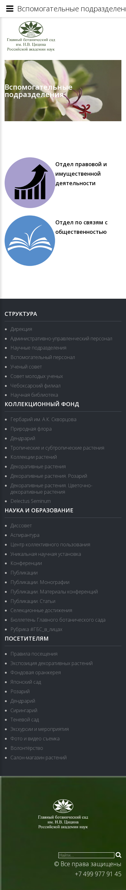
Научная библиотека (34, 394)
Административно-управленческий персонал (61, 338)
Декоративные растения (38, 466)
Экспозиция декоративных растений (51, 663)
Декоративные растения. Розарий (48, 476)
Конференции (26, 563)
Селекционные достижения (41, 610)
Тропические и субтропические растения (57, 447)
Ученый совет (26, 366)
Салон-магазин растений (38, 757)
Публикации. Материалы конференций (54, 591)
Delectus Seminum (30, 501)
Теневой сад (24, 719)
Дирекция (21, 329)
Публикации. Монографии (39, 582)
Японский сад (25, 682)
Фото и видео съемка (35, 738)
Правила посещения (33, 653)
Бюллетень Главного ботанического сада (58, 619)
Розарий (20, 691)
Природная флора (31, 428)
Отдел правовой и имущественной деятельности (81, 173)
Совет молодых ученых (36, 376)
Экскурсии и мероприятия (39, 729)
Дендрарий (22, 438)
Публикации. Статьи (32, 601)
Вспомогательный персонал (42, 357)
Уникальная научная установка (45, 554)
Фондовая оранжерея (35, 672)
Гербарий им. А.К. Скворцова (43, 419)
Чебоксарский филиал (35, 385)
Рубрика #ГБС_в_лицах (36, 629)
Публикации (24, 572)
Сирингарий (23, 710)
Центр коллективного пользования (50, 544)
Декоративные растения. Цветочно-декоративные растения (51, 488)
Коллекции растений (33, 457)
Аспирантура (24, 535)
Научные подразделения (38, 347)
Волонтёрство (26, 748)
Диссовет (21, 525)
